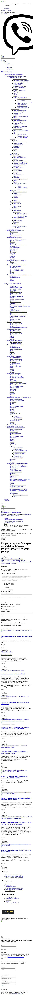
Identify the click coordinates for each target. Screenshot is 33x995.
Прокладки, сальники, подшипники (20, 306)
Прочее (15, 96)
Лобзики (12, 139)
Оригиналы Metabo (22, 216)
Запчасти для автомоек (13, 229)
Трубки (12, 254)
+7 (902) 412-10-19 (11, 897)
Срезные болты (14, 445)
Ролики (12, 440)
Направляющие (17, 143)
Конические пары (18, 83)
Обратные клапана (15, 247)
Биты (18, 227)
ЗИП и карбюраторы (16, 382)
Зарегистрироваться (15, 512)
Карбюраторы (14, 324)
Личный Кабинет (10, 891)
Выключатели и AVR (16, 360)
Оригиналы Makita (22, 214)
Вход (8, 63)
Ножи (15, 193)
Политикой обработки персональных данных (16, 514)
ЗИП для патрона (18, 160)
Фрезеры (12, 204)
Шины (12, 317)
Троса (12, 415)
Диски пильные (21, 100)
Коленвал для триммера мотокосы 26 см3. (13, 673)
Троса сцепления (18, 455)
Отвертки (13, 303)
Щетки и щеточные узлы (20, 179)
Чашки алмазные (21, 104)
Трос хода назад (17, 419)
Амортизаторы (14, 286)
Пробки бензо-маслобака (17, 304)
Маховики (13, 300)
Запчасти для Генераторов (14, 356)
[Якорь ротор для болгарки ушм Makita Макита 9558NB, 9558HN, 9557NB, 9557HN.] (13, 560)
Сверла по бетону (21, 134)
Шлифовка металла (22, 106)
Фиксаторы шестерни (19, 90)
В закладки (4, 593)
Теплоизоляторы (14, 310)
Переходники (14, 249)
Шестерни (16, 147)
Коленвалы (13, 243)
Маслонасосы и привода (17, 299)
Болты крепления (15, 277)
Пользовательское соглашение (13, 889)
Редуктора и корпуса (19, 87)
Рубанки (12, 190)
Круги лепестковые (22, 103)
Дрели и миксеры (15, 119)
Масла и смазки (14, 435)
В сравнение (10, 593)
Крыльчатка (13, 246)
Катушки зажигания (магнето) (18, 383)
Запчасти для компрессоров (14, 237)
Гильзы (15, 159)
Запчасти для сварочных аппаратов (17, 260)
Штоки (15, 150)
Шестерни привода (15, 234)
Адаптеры (13, 276)
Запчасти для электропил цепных (16, 264)
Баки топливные (14, 330)
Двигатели (16, 212)
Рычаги (12, 410)
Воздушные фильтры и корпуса (18, 466)
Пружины (13, 390)
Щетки (15, 93)
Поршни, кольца (14, 387)
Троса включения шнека (20, 450)
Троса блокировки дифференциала (18, 448)
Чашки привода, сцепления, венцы (19, 316)
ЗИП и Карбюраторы (16, 292)
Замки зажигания (15, 363)
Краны (12, 367)
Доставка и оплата (10, 883)
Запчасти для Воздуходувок (15, 340)
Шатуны (15, 176)
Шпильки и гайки (15, 319)
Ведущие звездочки (15, 266)
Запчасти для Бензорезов (14, 322)
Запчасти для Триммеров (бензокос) (17, 463)
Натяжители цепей (15, 302)
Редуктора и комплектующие (18, 480)
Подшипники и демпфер (20, 163)
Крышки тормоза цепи (16, 296)
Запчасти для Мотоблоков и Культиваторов (19, 397)
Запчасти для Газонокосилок (15, 344)
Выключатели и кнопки (20, 79)
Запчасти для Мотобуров (14, 425)
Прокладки (13, 250)
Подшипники (17, 113)
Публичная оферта (10, 886)
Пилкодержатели (18, 144)
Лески (15, 496)
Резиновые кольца (18, 167)
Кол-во (2, 590)
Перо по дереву (17, 127)
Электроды (13, 263)
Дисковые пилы (14, 109)
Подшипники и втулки (19, 86)
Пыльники (16, 166)
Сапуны (12, 253)
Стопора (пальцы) (15, 413)
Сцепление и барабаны (16, 486)
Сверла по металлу (22, 137)
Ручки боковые (17, 170)
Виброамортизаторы (15, 332)
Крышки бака (14, 385)
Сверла (15, 133)
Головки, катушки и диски (20, 495)
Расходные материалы (19, 97)
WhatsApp (8, 900)
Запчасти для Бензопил (13, 284)
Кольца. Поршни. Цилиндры (18, 244)
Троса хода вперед (18, 456)
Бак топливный (14, 374)
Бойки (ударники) (18, 156)
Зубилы (19, 186)
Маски (12, 262)
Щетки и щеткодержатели (20, 116)
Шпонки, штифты (15, 420)
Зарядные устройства (19, 217)
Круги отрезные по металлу (24, 102)
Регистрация (10, 64)
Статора (15, 89)
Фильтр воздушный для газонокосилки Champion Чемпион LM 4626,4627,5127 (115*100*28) (15, 728)
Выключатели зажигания (17, 377)
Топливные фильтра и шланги (18, 312)
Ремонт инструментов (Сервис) (14, 877)
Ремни (15, 196)
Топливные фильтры (16, 343)
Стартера (12, 309)
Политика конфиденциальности (14, 888)
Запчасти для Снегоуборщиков (15, 427)
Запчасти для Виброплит (14, 329)
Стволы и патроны (18, 174)
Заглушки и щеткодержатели (21, 80)
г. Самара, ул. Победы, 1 (12, 903)
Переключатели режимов (20, 162)
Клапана (12, 242)
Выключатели (17, 203)
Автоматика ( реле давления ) (18, 239)
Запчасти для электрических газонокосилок (19, 274)
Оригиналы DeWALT (22, 213)
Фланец (15, 114)
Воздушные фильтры (16, 287)
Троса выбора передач (19, 452)
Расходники (13, 493)
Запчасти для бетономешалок (15, 230)
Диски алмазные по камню (24, 99)
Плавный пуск (17, 84)
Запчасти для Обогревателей (15, 426)
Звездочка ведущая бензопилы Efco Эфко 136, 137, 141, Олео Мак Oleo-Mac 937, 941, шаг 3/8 (16, 823)
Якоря (15, 94)
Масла (12, 297)
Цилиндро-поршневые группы (18, 314)
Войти (2, 511)
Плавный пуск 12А (6, 655)
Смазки (15, 172)
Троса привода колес (19, 453)
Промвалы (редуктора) (19, 164)
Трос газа (12, 353)
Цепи (11, 313)
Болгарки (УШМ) (15, 77)
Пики (18, 189)
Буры (18, 184)
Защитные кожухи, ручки (20, 81)
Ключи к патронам (18, 122)
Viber (7, 901)
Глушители (13, 290)
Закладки (9, 67)
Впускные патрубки (15, 289)
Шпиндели (16, 92)
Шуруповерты (14, 209)
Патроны (15, 124)
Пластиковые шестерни (16, 269)
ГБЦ (11, 379)
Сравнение (10, 69)
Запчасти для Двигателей (14, 373)
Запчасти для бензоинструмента (14, 876)
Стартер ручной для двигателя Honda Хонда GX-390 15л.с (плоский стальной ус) (16, 798)
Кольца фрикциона (15, 433)
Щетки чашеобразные (23, 107)
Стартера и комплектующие (18, 485)
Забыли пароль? (5, 512)
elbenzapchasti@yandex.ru (12, 898)
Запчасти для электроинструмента (16, 76)
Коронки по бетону (22, 187)
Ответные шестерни (19, 112)
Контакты (8, 885)
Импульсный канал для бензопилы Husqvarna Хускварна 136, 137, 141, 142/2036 (14, 777)
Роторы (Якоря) (17, 129)
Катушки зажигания (15, 293)
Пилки (15, 140)
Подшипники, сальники (20, 126)
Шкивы (15, 197)
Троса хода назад (18, 457)
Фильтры (12, 256)
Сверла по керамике (22, 136)
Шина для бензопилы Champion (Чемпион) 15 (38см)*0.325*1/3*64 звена (14, 752)
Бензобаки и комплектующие (18, 465)
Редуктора (16, 222)
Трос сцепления (17, 417)
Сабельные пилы (15, 202)
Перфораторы (14, 154)
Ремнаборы (16, 169)
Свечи (12, 307)
